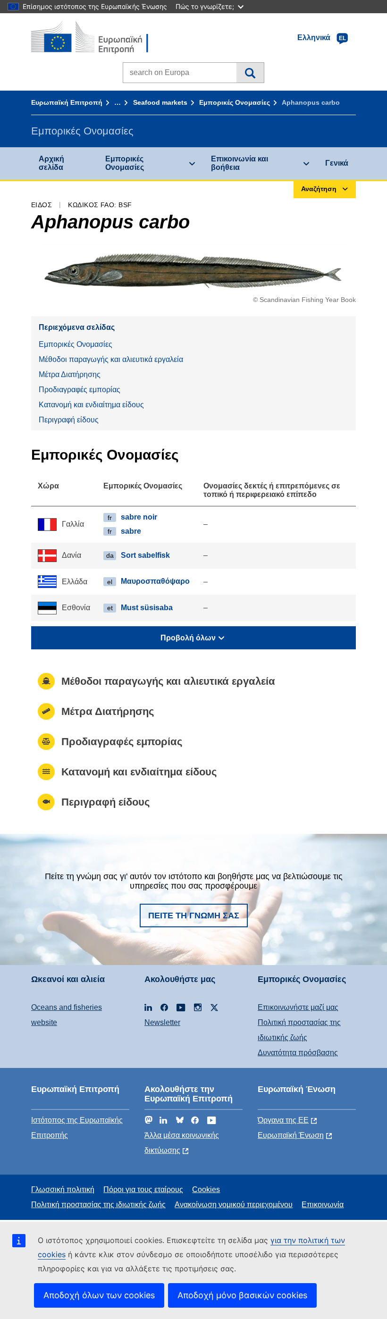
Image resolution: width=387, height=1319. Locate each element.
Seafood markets (160, 102)
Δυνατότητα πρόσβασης (298, 1053)
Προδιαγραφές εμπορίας (79, 390)
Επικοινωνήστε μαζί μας (298, 1007)
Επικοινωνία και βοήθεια (239, 163)
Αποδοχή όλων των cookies (99, 1295)
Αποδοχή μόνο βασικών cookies (242, 1295)
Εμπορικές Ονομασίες (234, 102)
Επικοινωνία (323, 1205)
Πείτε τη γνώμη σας (193, 915)
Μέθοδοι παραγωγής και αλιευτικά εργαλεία (111, 359)
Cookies (206, 1189)
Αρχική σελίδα (51, 163)
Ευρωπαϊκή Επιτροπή (66, 102)
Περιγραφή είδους (69, 420)
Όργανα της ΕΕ (283, 1120)
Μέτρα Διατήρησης (70, 374)
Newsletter (162, 1022)
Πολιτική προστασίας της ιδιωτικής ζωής (98, 1205)
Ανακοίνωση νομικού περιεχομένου (234, 1205)
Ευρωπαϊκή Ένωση (291, 1135)
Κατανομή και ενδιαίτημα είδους (91, 405)
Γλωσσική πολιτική (62, 1189)
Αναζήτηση (249, 73)
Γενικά (336, 163)
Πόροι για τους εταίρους (143, 1189)
